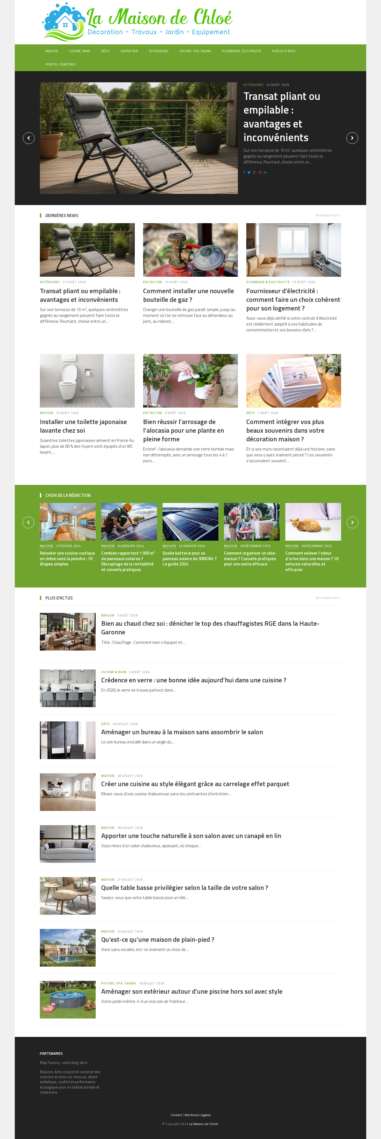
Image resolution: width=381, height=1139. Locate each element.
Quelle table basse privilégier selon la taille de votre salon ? (184, 887)
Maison (51, 51)
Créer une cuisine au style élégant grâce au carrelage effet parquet (195, 784)
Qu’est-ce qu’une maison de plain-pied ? (157, 939)
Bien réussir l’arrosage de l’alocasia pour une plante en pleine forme (183, 430)
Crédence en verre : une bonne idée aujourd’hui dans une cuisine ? (193, 680)
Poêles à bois (283, 51)
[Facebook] (245, 172)
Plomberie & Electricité (268, 282)
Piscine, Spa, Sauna (195, 51)
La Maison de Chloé (203, 1123)
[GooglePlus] (255, 172)
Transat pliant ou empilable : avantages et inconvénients (281, 116)
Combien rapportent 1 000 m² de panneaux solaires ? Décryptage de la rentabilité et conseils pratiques (128, 561)
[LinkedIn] (266, 172)
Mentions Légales (198, 1115)
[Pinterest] (261, 172)
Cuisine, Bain (79, 51)
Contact (176, 1115)
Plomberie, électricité (241, 51)
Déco (105, 51)
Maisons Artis (51, 1072)
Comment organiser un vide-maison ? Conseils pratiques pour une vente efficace (250, 558)
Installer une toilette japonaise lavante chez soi (83, 425)
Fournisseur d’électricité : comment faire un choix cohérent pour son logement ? (293, 299)
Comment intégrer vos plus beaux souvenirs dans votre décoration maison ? (285, 430)
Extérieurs (158, 51)
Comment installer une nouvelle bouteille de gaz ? (188, 295)
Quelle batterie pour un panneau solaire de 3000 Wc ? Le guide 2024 (190, 558)
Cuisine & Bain (113, 672)
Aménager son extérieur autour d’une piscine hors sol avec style (192, 991)
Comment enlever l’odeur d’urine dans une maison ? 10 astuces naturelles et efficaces (311, 561)
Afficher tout (328, 215)
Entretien (129, 51)
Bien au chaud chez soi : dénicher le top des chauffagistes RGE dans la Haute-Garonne (210, 627)
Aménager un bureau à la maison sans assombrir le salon (182, 732)
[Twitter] (249, 172)
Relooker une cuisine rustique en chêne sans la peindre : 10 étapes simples (67, 558)
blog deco (79, 1062)
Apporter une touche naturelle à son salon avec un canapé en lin (191, 835)
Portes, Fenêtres (60, 64)
